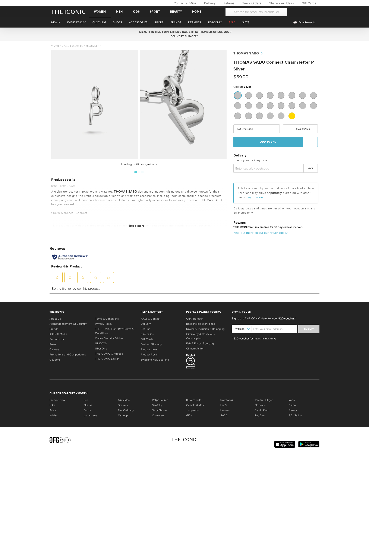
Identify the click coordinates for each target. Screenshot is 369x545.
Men (119, 11)
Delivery (209, 3)
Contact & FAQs (184, 3)
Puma (292, 405)
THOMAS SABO (246, 53)
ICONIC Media (58, 334)
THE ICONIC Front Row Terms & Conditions (114, 331)
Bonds (87, 410)
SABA (223, 415)
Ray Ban (260, 415)
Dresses (123, 405)
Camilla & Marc (195, 405)
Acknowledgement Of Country (68, 323)
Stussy (293, 410)
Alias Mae (124, 400)
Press (53, 344)
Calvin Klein (262, 410)
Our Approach (194, 318)
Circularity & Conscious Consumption (200, 336)
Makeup (123, 415)
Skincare (260, 405)
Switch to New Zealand (155, 359)
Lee (86, 400)
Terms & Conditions (107, 318)
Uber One (101, 348)
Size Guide (302, 128)
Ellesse (88, 405)
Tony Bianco (159, 410)
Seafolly (157, 405)
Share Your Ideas (281, 3)
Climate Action (195, 348)
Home (196, 11)
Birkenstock (193, 400)
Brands (54, 328)
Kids (136, 11)
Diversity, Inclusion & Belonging (205, 328)
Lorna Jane (90, 415)
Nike (52, 405)
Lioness (225, 410)
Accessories (73, 45)
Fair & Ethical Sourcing (200, 343)
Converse (158, 415)
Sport (155, 11)
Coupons (55, 359)
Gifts (189, 415)
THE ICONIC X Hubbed (109, 353)
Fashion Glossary (151, 344)
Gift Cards (308, 3)
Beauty (176, 11)
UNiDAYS (101, 343)
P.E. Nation (295, 415)
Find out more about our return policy (260, 232)
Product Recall (149, 354)
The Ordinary (126, 410)
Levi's (223, 405)
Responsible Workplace (200, 323)
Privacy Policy (103, 323)
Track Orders (251, 3)
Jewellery (93, 45)
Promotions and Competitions (68, 354)
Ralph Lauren (160, 400)
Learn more (254, 197)
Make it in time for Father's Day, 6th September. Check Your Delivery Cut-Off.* (184, 34)
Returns (228, 3)
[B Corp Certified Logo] (207, 362)
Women (100, 11)
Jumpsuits (192, 410)
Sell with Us (57, 339)
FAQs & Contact (150, 318)
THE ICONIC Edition (107, 358)
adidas (54, 415)
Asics (53, 410)
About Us (55, 318)
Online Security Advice (109, 338)
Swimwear (226, 400)
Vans (292, 400)
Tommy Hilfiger (264, 400)
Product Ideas (149, 349)
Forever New (57, 400)
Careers (54, 349)
